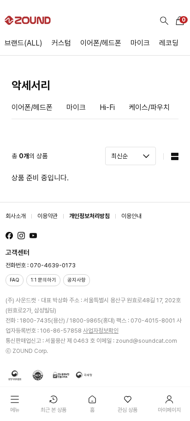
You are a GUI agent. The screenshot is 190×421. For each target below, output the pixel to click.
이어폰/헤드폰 (100, 43)
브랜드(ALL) (23, 43)
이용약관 (47, 216)
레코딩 (168, 43)
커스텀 (61, 43)
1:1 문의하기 (43, 280)
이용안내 (131, 216)
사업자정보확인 (101, 330)
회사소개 (16, 216)
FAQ (14, 280)
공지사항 (76, 280)
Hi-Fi (107, 107)
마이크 (140, 43)
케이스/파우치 (149, 107)
